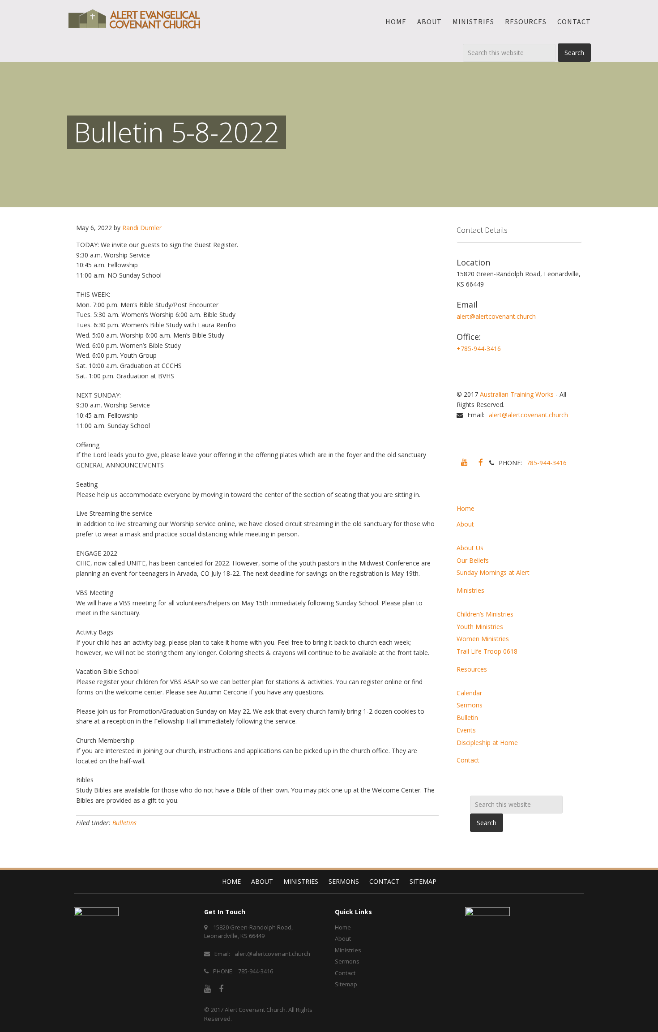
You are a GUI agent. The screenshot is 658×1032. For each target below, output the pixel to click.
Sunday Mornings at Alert (493, 572)
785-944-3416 (546, 462)
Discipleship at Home (487, 742)
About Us (470, 548)
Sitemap (423, 881)
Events (466, 730)
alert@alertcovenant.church (496, 316)
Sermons (470, 705)
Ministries (470, 590)
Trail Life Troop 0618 (487, 651)
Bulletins (124, 822)
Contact (468, 760)
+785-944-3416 (479, 348)
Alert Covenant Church (255, 1010)
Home (465, 508)
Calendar (469, 693)
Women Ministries (483, 638)
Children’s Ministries (485, 614)
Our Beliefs (473, 560)
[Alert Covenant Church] (134, 19)
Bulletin (467, 717)
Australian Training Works (517, 394)
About (465, 524)
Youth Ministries (480, 626)
